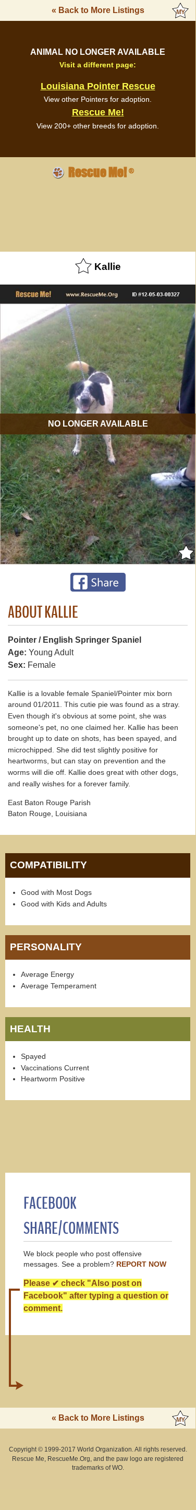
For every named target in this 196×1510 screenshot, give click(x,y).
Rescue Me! (98, 112)
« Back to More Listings (98, 10)
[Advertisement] (98, 213)
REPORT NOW (141, 1264)
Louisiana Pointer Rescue (98, 86)
